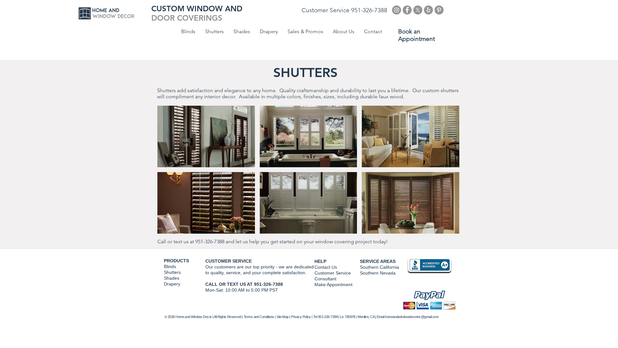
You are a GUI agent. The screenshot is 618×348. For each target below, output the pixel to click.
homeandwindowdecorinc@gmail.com (411, 317)
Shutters (172, 272)
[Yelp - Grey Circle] (428, 10)
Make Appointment (333, 284)
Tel (315, 317)
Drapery (172, 283)
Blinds (170, 266)
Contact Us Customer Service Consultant (332, 273)
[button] (206, 136)
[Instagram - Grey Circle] (396, 10)
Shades (171, 278)
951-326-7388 (209, 241)
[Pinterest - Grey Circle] (439, 10)
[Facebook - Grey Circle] (407, 10)
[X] (417, 10)
